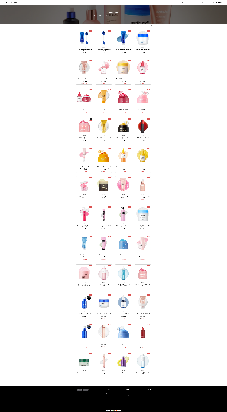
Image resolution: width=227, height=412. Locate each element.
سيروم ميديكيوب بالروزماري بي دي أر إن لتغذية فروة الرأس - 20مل (104, 226)
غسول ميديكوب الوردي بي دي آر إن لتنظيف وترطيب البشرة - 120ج (142, 255)
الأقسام (212, 2)
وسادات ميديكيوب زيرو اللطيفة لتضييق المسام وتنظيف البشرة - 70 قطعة (143, 226)
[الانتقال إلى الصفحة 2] (110, 381)
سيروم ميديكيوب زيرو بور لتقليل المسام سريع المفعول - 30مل (123, 314)
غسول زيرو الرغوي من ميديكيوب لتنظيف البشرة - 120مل (84, 255)
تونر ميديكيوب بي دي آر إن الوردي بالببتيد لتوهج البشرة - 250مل (104, 284)
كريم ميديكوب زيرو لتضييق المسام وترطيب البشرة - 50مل (103, 314)
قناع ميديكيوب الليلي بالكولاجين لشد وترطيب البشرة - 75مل (84, 79)
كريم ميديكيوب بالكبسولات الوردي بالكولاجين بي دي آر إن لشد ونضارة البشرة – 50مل (142, 108)
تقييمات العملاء (184, 2)
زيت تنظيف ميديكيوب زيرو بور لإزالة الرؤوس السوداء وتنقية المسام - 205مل (123, 284)
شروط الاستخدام (148, 397)
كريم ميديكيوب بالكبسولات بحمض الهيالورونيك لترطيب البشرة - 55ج (123, 343)
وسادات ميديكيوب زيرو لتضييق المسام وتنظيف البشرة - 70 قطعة (143, 50)
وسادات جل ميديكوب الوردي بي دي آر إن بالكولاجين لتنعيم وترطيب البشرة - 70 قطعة (84, 284)
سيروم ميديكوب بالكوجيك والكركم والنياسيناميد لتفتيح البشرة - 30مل (142, 167)
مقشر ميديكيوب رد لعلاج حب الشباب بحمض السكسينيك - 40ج (142, 343)
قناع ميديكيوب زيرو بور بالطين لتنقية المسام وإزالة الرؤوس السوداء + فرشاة (84, 50)
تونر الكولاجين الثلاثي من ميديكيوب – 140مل (104, 342)
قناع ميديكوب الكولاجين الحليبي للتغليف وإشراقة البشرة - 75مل (142, 314)
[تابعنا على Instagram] (144, 401)
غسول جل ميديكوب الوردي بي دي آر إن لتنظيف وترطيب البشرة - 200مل (84, 226)
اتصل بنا (178, 2)
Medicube (142, 47)
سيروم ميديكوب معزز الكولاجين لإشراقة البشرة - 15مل (103, 372)
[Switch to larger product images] (151, 25)
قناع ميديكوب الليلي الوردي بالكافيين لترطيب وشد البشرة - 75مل (123, 196)
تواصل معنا (128, 391)
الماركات (207, 2)
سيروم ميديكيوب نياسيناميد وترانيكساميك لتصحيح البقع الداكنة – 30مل (142, 79)
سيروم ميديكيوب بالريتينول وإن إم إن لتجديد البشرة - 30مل (123, 372)
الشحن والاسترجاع (148, 393)
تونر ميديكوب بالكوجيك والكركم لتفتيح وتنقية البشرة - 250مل (123, 167)
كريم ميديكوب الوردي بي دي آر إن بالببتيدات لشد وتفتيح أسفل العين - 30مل (84, 167)
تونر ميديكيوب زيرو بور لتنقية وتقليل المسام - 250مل (143, 372)
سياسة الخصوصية (148, 395)
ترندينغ (109, 395)
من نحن (149, 391)
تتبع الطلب (202, 2)
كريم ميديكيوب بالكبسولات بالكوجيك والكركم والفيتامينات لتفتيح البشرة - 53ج (104, 167)
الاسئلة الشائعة (196, 2)
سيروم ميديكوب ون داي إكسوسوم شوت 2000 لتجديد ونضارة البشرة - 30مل (84, 314)
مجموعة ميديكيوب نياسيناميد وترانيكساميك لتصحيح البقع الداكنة (84, 108)
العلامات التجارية (107, 391)
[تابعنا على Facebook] (150, 401)
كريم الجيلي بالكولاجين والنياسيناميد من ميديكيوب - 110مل (84, 138)
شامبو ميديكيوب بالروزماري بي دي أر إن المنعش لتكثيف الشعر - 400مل (123, 226)
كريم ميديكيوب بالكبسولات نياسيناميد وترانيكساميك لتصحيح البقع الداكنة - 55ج (123, 108)
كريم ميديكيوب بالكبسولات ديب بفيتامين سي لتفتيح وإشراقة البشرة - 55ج (123, 138)
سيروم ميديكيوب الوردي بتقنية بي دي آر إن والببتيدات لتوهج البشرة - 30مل (103, 79)
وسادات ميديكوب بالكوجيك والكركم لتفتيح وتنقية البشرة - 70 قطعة (123, 79)
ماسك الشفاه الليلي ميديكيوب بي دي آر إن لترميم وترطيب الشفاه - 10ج (84, 196)
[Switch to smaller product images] (149, 25)
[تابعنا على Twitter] (147, 401)
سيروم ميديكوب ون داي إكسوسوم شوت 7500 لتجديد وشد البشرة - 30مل (84, 343)
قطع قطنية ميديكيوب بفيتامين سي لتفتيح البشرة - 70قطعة (103, 196)
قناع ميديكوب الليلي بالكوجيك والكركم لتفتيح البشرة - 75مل (104, 138)
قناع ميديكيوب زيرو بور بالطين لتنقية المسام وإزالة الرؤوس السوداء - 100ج (123, 50)
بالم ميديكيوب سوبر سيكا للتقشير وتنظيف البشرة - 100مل (84, 372)
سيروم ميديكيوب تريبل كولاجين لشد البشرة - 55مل (142, 196)
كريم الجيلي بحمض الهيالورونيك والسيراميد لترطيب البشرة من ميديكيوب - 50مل (123, 255)
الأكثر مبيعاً (108, 393)
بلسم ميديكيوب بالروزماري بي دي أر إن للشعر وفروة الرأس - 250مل (103, 255)
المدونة (190, 2)
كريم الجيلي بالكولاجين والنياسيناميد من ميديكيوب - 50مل (142, 284)
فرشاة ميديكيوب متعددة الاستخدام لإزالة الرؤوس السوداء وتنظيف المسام (103, 50)
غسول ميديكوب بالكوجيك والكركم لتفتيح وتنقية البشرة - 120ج (103, 108)
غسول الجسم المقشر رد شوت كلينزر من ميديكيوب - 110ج (142, 138)
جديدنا (109, 397)
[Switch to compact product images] (147, 25)
